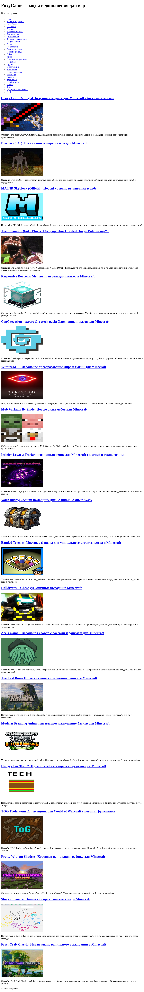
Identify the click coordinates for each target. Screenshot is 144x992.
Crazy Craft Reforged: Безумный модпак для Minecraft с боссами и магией (57, 98)
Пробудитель (13, 82)
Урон (9, 57)
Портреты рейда (14, 49)
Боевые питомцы (15, 31)
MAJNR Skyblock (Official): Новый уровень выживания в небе (48, 188)
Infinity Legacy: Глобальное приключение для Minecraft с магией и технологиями (63, 454)
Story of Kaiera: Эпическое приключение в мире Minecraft (45, 899)
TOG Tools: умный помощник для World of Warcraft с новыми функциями (58, 811)
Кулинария (12, 79)
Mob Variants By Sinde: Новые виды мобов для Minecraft (44, 409)
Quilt (9, 92)
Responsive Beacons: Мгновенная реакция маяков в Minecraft (48, 276)
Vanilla (10, 84)
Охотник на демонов (17, 59)
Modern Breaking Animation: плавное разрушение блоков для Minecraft (55, 723)
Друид (10, 64)
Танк (9, 87)
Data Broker (12, 24)
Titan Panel (12, 69)
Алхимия (11, 26)
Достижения (13, 36)
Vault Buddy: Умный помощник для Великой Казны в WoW (46, 500)
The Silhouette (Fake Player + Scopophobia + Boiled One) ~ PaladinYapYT (55, 231)
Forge (9, 19)
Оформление (13, 67)
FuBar (9, 54)
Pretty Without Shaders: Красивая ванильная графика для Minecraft (53, 856)
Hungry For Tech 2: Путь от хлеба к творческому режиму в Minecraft (53, 766)
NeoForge (11, 74)
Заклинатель (13, 34)
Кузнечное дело (14, 72)
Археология (12, 47)
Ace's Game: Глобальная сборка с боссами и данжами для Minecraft (52, 633)
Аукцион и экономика (17, 89)
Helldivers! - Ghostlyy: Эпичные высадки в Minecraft (41, 588)
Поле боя (11, 62)
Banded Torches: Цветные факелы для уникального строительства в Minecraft (61, 542)
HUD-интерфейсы (15, 21)
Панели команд (14, 52)
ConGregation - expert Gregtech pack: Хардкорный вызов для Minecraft (55, 321)
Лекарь (10, 77)
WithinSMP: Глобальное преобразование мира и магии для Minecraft (53, 367)
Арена (10, 29)
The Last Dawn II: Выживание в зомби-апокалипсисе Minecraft (49, 678)
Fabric (9, 44)
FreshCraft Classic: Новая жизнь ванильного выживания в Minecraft (53, 944)
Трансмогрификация (17, 39)
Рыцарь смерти (14, 41)
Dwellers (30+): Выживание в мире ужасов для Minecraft (44, 143)
